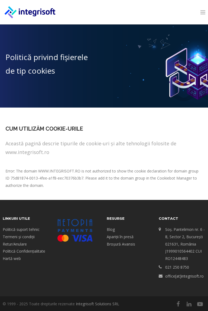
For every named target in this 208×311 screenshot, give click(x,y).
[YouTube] (199, 304)
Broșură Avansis (121, 244)
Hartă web (12, 258)
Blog (111, 229)
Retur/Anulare (15, 244)
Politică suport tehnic (21, 229)
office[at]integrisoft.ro (184, 276)
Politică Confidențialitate (24, 251)
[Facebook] (178, 304)
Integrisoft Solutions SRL (97, 303)
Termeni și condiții (19, 236)
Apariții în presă (120, 236)
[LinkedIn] (189, 304)
